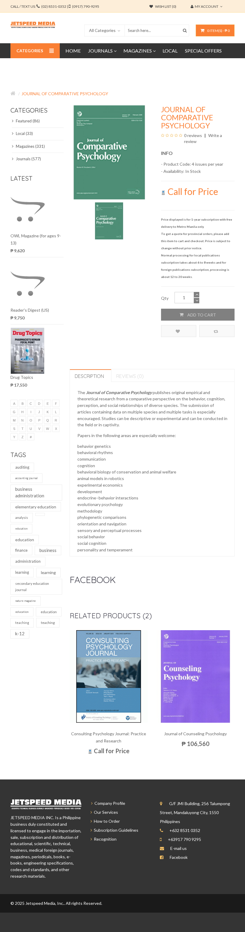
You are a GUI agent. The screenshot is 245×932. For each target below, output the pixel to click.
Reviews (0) (130, 376)
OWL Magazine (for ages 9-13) (35, 239)
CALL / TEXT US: (54, 6)
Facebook (179, 857)
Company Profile (109, 803)
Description (89, 376)
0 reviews (193, 135)
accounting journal (26, 478)
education (21, 528)
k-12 (19, 633)
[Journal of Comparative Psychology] (109, 220)
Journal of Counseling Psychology (195, 733)
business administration (29, 492)
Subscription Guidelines (115, 830)
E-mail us (178, 848)
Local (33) (24, 133)
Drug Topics (21, 377)
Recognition (104, 839)
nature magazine (25, 600)
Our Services (105, 812)
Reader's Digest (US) (29, 310)
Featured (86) (27, 121)
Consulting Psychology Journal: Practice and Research (108, 737)
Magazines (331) (30, 146)
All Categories (102, 30)
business (47, 550)
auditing (22, 467)
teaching (22, 623)
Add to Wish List (178, 331)
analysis (21, 517)
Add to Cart (201, 314)
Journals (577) (28, 158)
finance (21, 550)
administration (28, 561)
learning (22, 572)
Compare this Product (217, 331)
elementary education (35, 506)
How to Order (106, 821)
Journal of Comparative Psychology (65, 93)
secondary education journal (32, 586)
